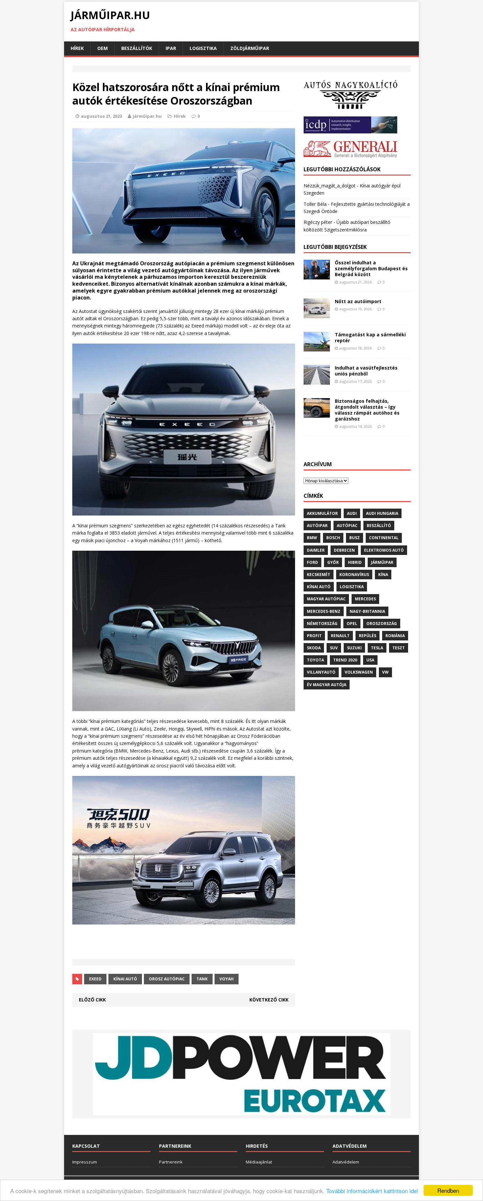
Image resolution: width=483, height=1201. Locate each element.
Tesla (377, 648)
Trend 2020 (345, 660)
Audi (352, 513)
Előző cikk (92, 1000)
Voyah (226, 979)
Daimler (316, 550)
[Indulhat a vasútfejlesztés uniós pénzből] (317, 380)
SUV (334, 648)
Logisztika (203, 48)
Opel (352, 623)
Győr (333, 562)
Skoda (314, 648)
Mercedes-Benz (323, 611)
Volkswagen (359, 672)
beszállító (379, 525)
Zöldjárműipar (249, 48)
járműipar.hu (147, 116)
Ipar (171, 48)
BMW (312, 537)
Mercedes (365, 599)
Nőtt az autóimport (358, 301)
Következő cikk (268, 1000)
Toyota (315, 660)
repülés (367, 635)
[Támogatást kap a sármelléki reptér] (317, 347)
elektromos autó (384, 550)
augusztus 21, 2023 (101, 116)
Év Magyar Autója (326, 684)
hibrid (355, 562)
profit (314, 635)
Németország (322, 623)
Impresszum (84, 1162)
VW (385, 672)
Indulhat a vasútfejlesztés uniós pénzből (366, 371)
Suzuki (354, 648)
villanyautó (321, 672)
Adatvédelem (346, 1162)
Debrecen (344, 550)
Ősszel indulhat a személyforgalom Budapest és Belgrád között (371, 268)
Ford (312, 562)
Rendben (448, 1190)
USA (370, 660)
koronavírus (354, 574)
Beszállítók (136, 48)
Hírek (77, 48)
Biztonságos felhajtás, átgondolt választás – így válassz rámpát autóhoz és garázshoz (367, 410)
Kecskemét (318, 574)
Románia (395, 635)
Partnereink (171, 1162)
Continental (384, 537)
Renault (340, 635)
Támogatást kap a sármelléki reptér (370, 337)
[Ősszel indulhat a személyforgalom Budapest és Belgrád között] (317, 275)
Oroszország (381, 623)
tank (202, 979)
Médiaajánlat (259, 1162)
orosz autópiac (167, 979)
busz (354, 537)
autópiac (347, 525)
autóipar (317, 525)
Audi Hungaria (382, 513)
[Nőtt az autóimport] (317, 314)
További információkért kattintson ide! (372, 1191)
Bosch (333, 537)
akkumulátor (322, 513)
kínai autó (125, 979)
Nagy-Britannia (367, 611)
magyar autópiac (326, 599)
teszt (398, 648)
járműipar (382, 562)
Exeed (95, 979)
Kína (383, 574)
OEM (102, 48)
